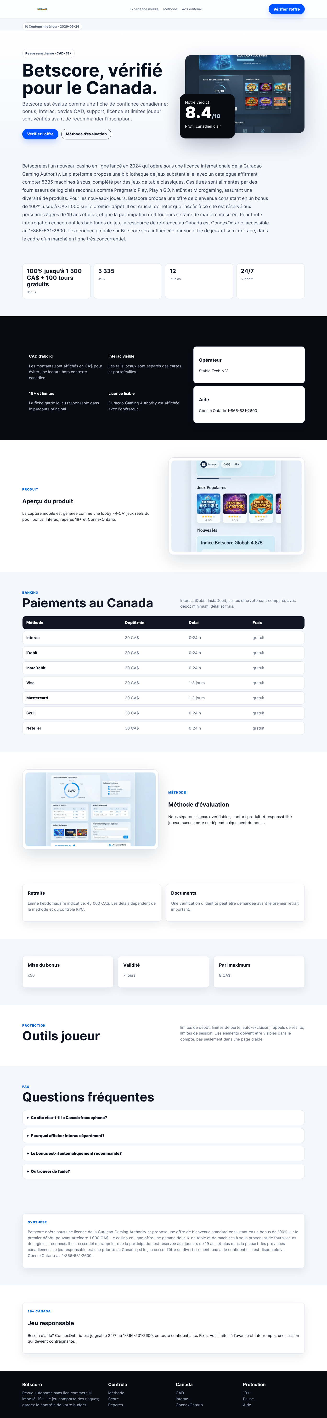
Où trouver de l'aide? (50, 1171)
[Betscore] (42, 9)
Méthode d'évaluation (86, 134)
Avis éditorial (192, 9)
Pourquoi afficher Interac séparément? (68, 1135)
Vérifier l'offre (286, 9)
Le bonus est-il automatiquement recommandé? (76, 1153)
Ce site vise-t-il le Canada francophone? (69, 1117)
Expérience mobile (144, 9)
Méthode (170, 9)
